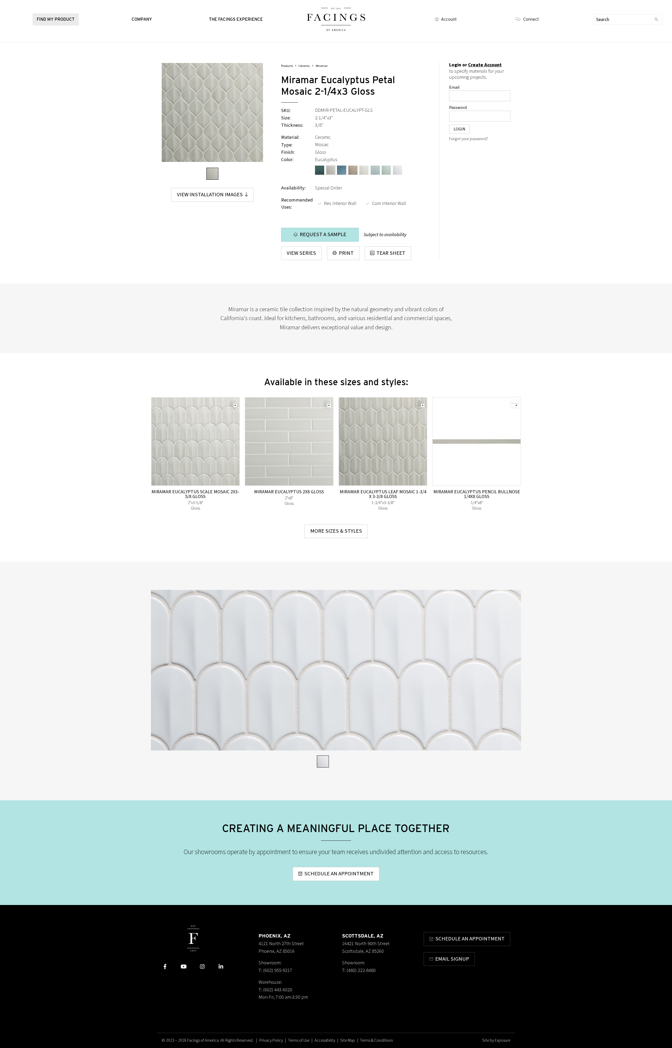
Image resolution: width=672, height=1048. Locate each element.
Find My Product (56, 19)
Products (287, 66)
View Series (301, 253)
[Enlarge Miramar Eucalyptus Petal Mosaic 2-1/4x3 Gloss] (212, 112)
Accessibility (324, 1040)
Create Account (485, 64)
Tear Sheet (390, 253)
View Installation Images (210, 194)
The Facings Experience (236, 19)
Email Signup (452, 959)
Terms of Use (298, 1040)
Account (449, 19)
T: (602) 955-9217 (275, 970)
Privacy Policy (271, 1040)
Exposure (502, 1040)
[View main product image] (212, 174)
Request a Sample (323, 234)
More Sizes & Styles (336, 531)
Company (142, 19)
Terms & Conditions (376, 1040)
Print (346, 253)
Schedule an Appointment (339, 873)
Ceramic (304, 66)
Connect (531, 19)
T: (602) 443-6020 (275, 989)
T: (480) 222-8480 (359, 970)
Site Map (347, 1040)
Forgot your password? (468, 139)
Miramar (322, 66)
